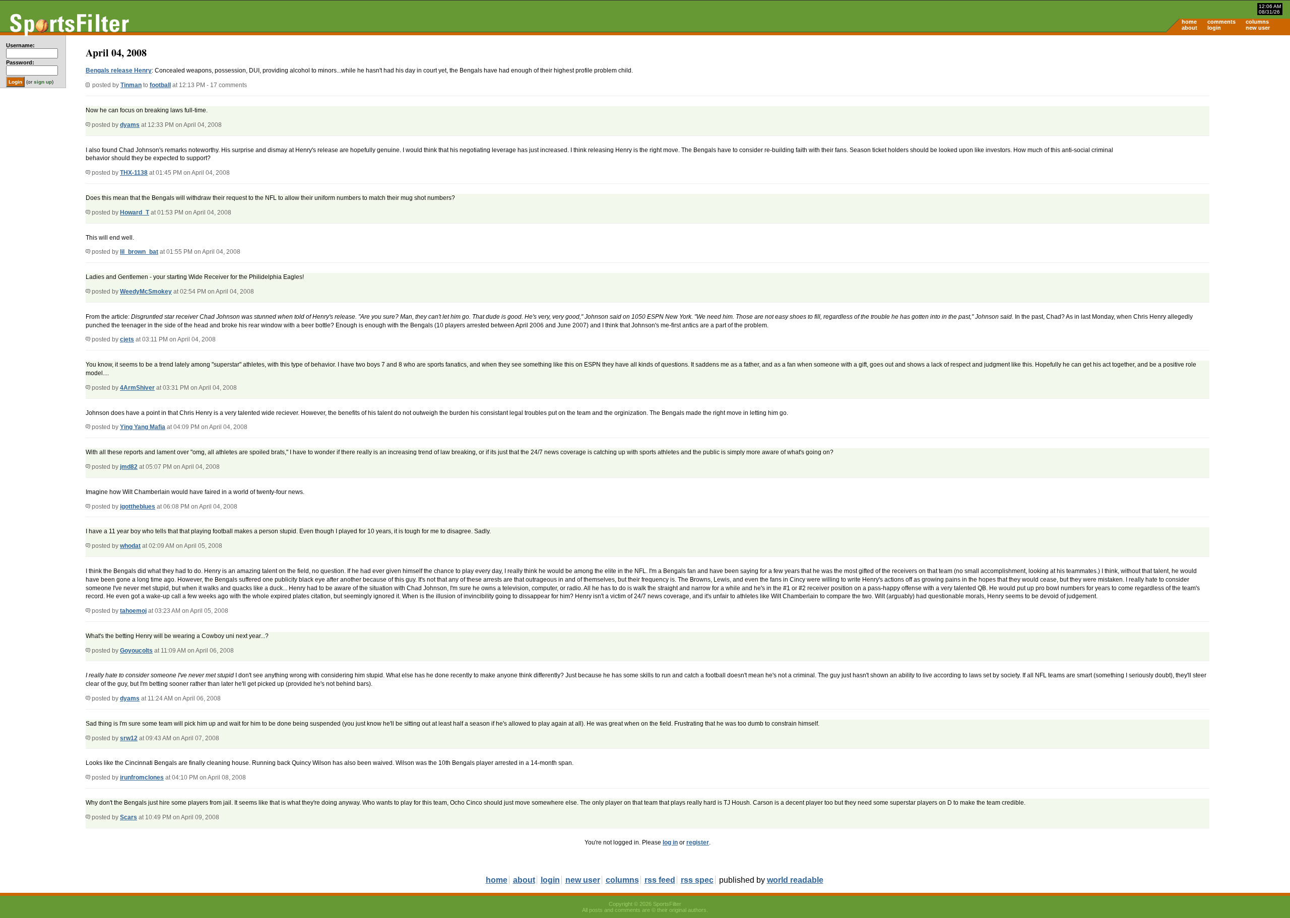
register (697, 842)
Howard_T (134, 212)
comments (1221, 22)
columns (1257, 22)
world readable (795, 880)
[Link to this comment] (88, 124)
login (1214, 28)
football (160, 85)
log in (670, 842)
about (1189, 28)
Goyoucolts (136, 650)
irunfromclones (142, 777)
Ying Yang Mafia (142, 427)
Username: (20, 45)
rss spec (697, 880)
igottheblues (137, 506)
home (1189, 22)
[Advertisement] (1204, 113)
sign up (43, 82)
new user (1258, 28)
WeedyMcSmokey (146, 291)
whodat (130, 545)
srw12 (129, 738)
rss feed (659, 880)
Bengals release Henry (119, 70)
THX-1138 (134, 172)
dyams (130, 124)
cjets (127, 339)
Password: (20, 62)
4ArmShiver (137, 387)
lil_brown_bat (139, 251)
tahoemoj (133, 610)
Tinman (131, 85)
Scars (128, 817)
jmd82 (129, 466)
